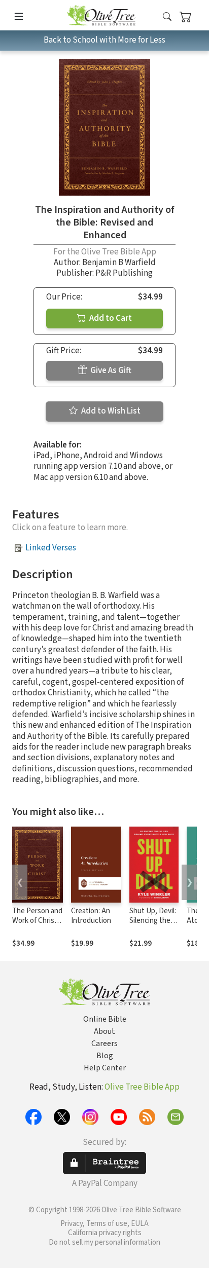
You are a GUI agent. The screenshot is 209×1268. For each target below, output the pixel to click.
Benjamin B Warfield (119, 262)
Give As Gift (110, 370)
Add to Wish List (110, 411)
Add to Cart (110, 318)
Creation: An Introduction (91, 916)
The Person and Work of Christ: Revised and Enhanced (37, 925)
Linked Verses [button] (50, 548)
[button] (167, 17)
